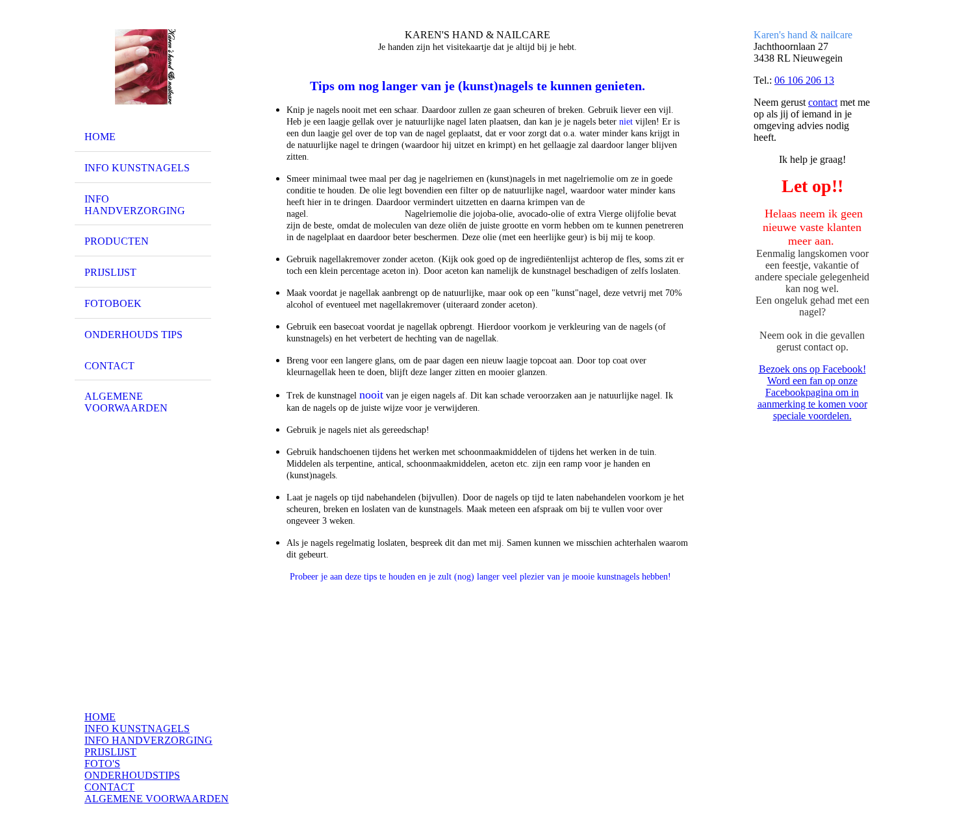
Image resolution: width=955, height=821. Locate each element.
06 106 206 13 (804, 80)
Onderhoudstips (132, 775)
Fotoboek (113, 303)
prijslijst (110, 272)
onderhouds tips (133, 334)
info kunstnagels (137, 167)
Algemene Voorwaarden (156, 798)
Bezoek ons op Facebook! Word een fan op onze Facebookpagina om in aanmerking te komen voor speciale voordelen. (812, 392)
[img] (142, 66)
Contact (109, 365)
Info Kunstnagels (137, 728)
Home (100, 136)
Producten (116, 241)
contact (822, 102)
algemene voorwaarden (126, 402)
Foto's (102, 763)
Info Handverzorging (148, 740)
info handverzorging (134, 204)
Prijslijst (110, 751)
